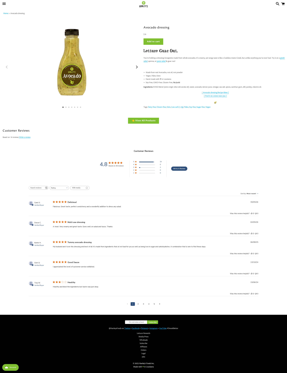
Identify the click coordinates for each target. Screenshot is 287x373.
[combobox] (59, 188)
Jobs (143, 357)
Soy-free (192, 107)
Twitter (127, 328)
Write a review (24, 137)
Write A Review (179, 169)
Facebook (135, 328)
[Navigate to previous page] (127, 304)
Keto (169, 107)
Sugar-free (201, 107)
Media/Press (143, 337)
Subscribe (143, 343)
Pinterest (144, 328)
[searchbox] (36, 188)
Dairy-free (152, 107)
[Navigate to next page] (160, 304)
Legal (143, 353)
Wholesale (143, 340)
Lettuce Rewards (143, 333)
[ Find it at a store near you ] (215, 96)
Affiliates (143, 347)
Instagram (154, 328)
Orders (143, 350)
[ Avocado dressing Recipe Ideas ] (215, 93)
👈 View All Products (143, 120)
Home (5, 13)
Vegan (208, 107)
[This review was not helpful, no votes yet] (256, 213)
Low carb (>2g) (177, 107)
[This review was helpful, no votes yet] (251, 213)
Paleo (186, 107)
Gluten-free (161, 107)
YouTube (162, 328)
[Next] (136, 67)
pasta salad (161, 61)
